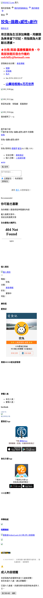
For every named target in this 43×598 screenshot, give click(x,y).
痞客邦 (14, 148)
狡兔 (3, 135)
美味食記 (19, 155)
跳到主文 (5, 28)
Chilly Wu (3, 412)
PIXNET (11, 559)
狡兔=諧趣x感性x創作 (19, 22)
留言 (20, 148)
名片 (8, 74)
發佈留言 (5, 181)
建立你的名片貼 (5, 416)
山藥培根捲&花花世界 (20, 84)
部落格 (8, 71)
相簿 (8, 68)
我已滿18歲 (6, 593)
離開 (13, 593)
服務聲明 (26, 562)
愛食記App (23, 441)
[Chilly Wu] (2, 414)
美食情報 (20, 63)
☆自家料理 (20, 158)
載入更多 (5, 167)
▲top (3, 162)
